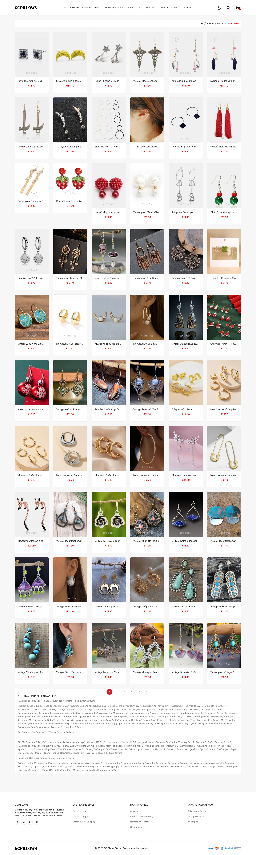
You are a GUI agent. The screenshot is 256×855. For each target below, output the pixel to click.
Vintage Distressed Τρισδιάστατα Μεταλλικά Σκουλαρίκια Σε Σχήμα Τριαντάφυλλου (109, 541)
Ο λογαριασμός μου (197, 811)
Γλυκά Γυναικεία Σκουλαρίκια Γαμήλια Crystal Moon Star (109, 81)
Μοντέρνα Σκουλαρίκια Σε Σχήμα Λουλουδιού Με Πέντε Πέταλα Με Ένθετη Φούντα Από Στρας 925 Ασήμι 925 (186, 475)
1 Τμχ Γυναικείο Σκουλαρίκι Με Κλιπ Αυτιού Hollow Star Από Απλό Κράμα (147, 146)
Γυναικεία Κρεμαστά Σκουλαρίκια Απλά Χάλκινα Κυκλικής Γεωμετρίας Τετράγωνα (186, 146)
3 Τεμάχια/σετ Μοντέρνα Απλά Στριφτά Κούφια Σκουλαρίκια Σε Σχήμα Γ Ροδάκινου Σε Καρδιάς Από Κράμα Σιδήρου (186, 409)
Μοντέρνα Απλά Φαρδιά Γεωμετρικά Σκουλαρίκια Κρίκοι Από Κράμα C (224, 409)
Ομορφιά (150, 7)
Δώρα (139, 7)
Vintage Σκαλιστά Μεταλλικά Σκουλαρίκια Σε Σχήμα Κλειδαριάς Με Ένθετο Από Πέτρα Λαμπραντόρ (147, 409)
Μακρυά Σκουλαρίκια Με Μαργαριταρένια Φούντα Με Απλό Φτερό (224, 81)
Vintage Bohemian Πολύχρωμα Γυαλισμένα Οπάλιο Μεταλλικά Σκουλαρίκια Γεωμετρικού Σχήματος (186, 672)
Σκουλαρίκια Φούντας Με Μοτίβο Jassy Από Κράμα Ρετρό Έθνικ (70, 278)
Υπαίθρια (186, 7)
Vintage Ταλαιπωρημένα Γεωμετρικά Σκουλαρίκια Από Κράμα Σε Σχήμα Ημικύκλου (224, 541)
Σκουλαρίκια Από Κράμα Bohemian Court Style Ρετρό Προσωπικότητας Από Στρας (147, 278)
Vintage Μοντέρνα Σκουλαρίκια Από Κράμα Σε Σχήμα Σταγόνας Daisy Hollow (147, 672)
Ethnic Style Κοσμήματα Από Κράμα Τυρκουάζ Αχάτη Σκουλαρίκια (224, 212)
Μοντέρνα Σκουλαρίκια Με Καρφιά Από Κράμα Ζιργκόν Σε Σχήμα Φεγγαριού (109, 344)
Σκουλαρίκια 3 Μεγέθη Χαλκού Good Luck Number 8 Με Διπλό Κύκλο (109, 146)
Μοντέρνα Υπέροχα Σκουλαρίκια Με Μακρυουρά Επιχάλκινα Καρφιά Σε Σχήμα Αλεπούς (32, 541)
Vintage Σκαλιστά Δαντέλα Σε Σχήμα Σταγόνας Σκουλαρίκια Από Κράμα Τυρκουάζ (186, 606)
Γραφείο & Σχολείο (167, 7)
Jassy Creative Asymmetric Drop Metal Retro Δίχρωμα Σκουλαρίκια (109, 278)
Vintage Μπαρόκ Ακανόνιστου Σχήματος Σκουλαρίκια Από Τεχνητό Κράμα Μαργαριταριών (70, 606)
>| (147, 691)
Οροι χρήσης (136, 827)
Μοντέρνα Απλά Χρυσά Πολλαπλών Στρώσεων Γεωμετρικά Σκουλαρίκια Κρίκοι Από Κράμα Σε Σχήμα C (109, 475)
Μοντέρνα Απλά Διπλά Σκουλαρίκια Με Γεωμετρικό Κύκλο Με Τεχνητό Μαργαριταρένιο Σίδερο (147, 344)
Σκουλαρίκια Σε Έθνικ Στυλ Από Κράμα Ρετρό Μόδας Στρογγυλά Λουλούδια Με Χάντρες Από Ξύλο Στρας (186, 278)
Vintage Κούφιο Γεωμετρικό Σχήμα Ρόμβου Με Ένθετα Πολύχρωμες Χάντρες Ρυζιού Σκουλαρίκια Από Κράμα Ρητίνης (70, 409)
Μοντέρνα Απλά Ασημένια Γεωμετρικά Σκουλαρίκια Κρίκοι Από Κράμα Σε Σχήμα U (70, 475)
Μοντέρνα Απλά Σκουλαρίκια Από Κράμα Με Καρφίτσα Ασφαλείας (224, 475)
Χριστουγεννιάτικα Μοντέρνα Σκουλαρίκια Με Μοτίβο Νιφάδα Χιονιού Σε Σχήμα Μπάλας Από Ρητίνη (32, 409)
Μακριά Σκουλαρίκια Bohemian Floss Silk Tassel (224, 146)
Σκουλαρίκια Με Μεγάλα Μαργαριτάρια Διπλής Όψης (147, 212)
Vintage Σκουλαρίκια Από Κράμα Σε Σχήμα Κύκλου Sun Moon (109, 606)
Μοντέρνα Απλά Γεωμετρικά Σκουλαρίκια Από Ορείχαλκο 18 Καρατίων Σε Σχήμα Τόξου (70, 344)
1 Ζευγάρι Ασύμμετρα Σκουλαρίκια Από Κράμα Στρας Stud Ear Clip (70, 146)
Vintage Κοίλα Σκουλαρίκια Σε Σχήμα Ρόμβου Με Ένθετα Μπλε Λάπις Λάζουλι (186, 541)
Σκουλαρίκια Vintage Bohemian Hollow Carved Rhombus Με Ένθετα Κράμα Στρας (224, 672)
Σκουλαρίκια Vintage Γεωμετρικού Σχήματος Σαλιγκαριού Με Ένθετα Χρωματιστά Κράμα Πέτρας (109, 409)
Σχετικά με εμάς (79, 811)
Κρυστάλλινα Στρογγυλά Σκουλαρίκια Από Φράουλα (70, 201)
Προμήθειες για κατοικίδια (118, 7)
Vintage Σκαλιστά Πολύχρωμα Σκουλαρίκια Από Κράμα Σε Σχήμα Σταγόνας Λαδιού (147, 541)
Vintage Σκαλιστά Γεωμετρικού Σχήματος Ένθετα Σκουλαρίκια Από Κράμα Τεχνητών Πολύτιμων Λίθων (224, 606)
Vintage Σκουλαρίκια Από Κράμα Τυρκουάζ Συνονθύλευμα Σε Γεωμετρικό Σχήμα (32, 672)
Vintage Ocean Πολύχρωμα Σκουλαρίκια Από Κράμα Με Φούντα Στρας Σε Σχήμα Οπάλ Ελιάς (32, 606)
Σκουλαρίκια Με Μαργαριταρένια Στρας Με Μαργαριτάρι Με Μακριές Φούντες (186, 81)
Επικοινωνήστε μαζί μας (83, 821)
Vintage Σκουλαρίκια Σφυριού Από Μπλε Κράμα (32, 146)
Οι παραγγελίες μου (197, 816)
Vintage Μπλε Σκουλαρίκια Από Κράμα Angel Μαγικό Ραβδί (147, 81)
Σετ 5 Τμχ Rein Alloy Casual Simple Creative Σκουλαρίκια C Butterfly (224, 278)
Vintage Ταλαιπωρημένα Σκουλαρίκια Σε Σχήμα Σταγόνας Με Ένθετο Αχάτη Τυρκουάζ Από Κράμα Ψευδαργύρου (70, 541)
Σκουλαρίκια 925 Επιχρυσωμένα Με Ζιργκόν (32, 278)
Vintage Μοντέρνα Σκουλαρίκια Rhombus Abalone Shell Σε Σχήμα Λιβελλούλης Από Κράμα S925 (109, 672)
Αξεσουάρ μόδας (91, 7)
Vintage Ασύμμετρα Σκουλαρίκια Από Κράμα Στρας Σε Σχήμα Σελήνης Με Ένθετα (147, 606)
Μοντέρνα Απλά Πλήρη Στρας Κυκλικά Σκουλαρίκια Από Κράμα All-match (147, 475)
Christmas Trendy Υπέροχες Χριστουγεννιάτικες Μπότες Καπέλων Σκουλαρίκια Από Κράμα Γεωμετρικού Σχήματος (224, 344)
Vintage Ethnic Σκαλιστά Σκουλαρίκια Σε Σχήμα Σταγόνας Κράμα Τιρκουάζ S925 (70, 672)
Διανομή (134, 811)
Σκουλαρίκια (233, 23)
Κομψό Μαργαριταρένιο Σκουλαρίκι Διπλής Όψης (109, 212)
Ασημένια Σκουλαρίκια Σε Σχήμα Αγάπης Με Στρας (186, 212)
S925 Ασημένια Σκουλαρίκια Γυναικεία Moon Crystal (70, 81)
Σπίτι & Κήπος (71, 7)
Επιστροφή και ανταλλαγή (142, 816)
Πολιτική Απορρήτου (139, 821)
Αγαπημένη (193, 821)
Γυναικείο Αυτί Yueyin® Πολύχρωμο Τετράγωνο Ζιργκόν (32, 81)
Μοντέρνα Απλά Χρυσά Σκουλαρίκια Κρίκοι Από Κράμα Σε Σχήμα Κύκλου (32, 475)
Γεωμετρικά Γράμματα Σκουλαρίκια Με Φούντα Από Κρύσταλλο (32, 201)
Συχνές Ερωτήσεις (80, 816)
